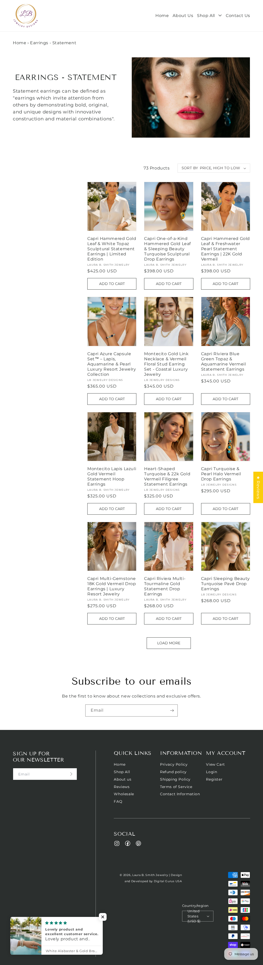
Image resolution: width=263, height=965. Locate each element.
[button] (209, 16)
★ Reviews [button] (258, 487)
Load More (168, 643)
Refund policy (173, 772)
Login (211, 772)
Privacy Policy (173, 764)
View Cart (215, 764)
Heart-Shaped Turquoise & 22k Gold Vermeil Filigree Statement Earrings (167, 476)
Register (214, 779)
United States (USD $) (194, 916)
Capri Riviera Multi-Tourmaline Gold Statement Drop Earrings (164, 586)
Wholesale (124, 794)
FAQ (118, 801)
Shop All (122, 772)
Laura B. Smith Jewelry (150, 875)
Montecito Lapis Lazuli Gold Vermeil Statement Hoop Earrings (111, 476)
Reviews (121, 786)
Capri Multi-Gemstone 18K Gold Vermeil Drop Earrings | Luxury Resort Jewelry (111, 586)
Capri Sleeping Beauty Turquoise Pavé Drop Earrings (225, 583)
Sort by (190, 168)
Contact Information (180, 794)
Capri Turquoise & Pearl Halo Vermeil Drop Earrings (221, 473)
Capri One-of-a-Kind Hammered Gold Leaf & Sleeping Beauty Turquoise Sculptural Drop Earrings (167, 249)
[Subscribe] (171, 710)
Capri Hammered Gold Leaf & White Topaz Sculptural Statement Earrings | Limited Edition (111, 249)
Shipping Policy (175, 779)
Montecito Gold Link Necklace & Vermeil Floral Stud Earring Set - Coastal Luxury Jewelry (166, 364)
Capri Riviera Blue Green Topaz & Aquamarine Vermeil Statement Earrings (223, 361)
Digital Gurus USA (168, 881)
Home (19, 42)
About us (122, 779)
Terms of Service (176, 786)
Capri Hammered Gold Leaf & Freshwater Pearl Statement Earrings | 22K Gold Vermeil (225, 249)
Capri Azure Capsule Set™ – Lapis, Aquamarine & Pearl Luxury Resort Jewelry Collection (111, 364)
